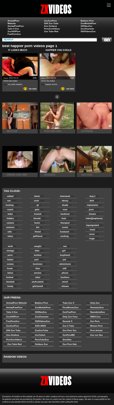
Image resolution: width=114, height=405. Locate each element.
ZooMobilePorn (88, 23)
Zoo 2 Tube (66, 326)
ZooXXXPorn (14, 31)
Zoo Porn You (67, 330)
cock (39, 200)
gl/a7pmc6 (39, 286)
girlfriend (39, 236)
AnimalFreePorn (16, 26)
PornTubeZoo (40, 339)
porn (94, 209)
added (12, 196)
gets (39, 209)
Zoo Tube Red (51, 31)
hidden (12, 218)
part (39, 259)
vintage (12, 250)
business (39, 264)
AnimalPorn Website (13, 22)
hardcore (67, 214)
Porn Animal (94, 330)
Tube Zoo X (66, 303)
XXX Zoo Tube (51, 23)
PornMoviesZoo (69, 307)
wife (12, 231)
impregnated (94, 225)
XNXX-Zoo (93, 316)
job (67, 259)
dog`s (94, 196)
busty (11, 286)
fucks (39, 223)
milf (67, 268)
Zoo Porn (93, 321)
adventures (66, 264)
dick (94, 200)
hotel (94, 229)
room (94, 234)
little (39, 250)
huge (94, 238)
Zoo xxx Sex (95, 335)
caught (39, 246)
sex (11, 200)
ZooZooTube (39, 330)
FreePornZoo (14, 34)
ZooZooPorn (50, 21)
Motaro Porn (95, 326)
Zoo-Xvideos (50, 26)
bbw (39, 268)
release (66, 286)
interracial (66, 196)
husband (66, 231)
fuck (67, 218)
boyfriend (66, 255)
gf (39, 205)
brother (39, 255)
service (39, 273)
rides (39, 277)
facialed (12, 282)
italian (12, 259)
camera (12, 223)
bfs (39, 227)
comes (12, 264)
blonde (39, 218)
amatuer (12, 227)
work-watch (39, 282)
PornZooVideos (52, 29)
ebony (67, 200)
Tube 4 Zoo (13, 29)
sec (66, 246)
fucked (12, 277)
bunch (54, 84)
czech (11, 209)
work (12, 246)
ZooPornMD (67, 335)
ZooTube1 (38, 335)
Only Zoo (93, 303)
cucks (66, 227)
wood (66, 282)
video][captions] (94, 219)
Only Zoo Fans (68, 316)
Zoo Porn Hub (68, 344)
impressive (94, 205)
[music (94, 214)
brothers (67, 277)
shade (66, 205)
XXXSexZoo (86, 26)
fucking (12, 205)
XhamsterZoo (95, 307)
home (12, 268)
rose (67, 209)
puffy (13, 84)
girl (66, 250)
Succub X (65, 321)
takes (12, 236)
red (9, 84)
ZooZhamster (87, 29)
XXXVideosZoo (88, 31)
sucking (66, 236)
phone (67, 273)
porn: (12, 255)
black (39, 196)
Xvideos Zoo (39, 344)
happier (19, 84)
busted (39, 214)
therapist (67, 223)
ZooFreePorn (67, 312)
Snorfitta (65, 339)
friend (39, 231)
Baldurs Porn (87, 21)
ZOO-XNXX (38, 326)
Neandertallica (96, 312)
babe (12, 214)
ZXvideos (57, 9)
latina (11, 273)
